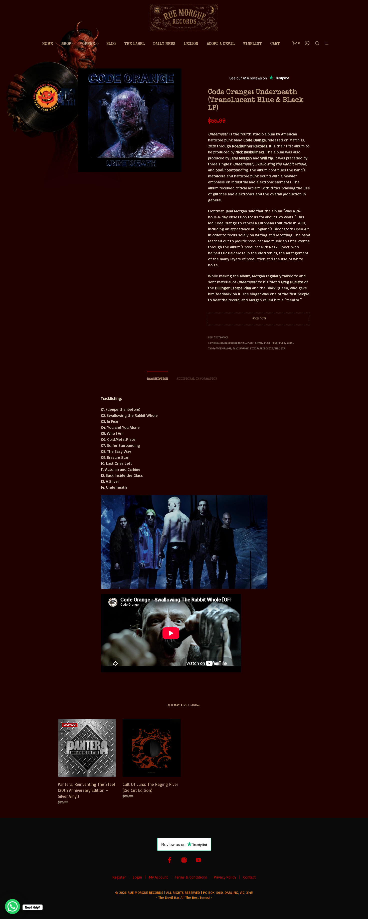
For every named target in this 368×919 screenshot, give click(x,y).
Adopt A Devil (221, 44)
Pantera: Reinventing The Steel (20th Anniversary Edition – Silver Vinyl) (86, 790)
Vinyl (290, 343)
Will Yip (279, 349)
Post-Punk (271, 343)
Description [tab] (157, 379)
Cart (275, 44)
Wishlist (252, 44)
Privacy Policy (225, 877)
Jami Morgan (241, 349)
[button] (296, 43)
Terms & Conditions (191, 877)
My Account (158, 877)
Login (137, 877)
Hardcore (230, 343)
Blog (111, 44)
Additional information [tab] (196, 379)
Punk (282, 343)
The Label (134, 44)
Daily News (164, 44)
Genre (88, 44)
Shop (66, 44)
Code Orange (223, 349)
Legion (191, 44)
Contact (249, 877)
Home (47, 44)
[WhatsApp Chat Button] (12, 906)
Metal (242, 343)
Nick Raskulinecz (261, 349)
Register (119, 877)
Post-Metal (255, 343)
